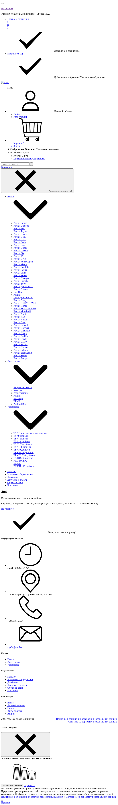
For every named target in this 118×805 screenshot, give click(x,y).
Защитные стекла (23, 387)
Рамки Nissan (20, 319)
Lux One (18, 292)
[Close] (25, 744)
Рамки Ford (19, 245)
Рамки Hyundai (21, 347)
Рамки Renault (21, 325)
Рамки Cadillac (21, 336)
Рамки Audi (20, 314)
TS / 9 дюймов (21, 436)
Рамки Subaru (21, 350)
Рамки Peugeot (21, 358)
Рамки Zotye (20, 283)
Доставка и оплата (17, 479)
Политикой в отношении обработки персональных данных (32, 796)
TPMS (17, 401)
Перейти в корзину (24, 158)
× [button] (2, 799)
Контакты (12, 485)
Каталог (11, 471)
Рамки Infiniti (20, 223)
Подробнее (7, 8)
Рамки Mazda (20, 264)
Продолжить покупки (12, 785)
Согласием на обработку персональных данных (91, 796)
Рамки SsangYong (23, 352)
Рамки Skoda (20, 355)
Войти (17, 114)
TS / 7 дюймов (21, 438)
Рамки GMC (20, 236)
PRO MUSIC (20, 460)
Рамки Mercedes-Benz (25, 308)
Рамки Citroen (21, 289)
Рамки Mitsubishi (22, 311)
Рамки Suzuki (21, 344)
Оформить (39, 158)
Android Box (20, 404)
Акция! (17, 294)
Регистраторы (21, 393)
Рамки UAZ (20, 259)
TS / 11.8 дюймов (22, 447)
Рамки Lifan (20, 272)
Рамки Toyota (21, 231)
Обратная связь (15, 482)
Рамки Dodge (20, 248)
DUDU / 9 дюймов (23, 458)
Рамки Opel (20, 322)
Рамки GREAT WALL (25, 303)
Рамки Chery (20, 333)
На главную (7, 508)
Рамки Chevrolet (22, 330)
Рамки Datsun (21, 250)
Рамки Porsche (21, 281)
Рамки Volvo (20, 275)
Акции (11, 713)
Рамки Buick (20, 339)
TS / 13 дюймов (22, 441)
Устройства (13, 406)
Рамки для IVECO (23, 286)
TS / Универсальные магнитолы (30, 433)
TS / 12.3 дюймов (23, 444)
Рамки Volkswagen (23, 261)
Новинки (12, 708)
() (18, 23)
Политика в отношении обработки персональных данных (86, 719)
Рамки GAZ (20, 239)
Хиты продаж (14, 711)
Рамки (10, 196)
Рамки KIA (19, 317)
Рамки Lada (20, 242)
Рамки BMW (20, 341)
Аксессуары (13, 361)
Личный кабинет (16, 705)
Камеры (18, 390)
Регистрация (20, 117)
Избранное (15, 53)
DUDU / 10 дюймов (24, 466)
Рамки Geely (20, 300)
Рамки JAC (19, 256)
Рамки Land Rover (23, 267)
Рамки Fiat (19, 253)
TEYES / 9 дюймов (23, 452)
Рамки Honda (20, 305)
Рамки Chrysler (21, 328)
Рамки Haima (20, 234)
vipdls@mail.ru (14, 647)
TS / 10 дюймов (22, 449)
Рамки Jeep (19, 228)
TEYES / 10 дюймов (24, 455)
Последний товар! (23, 297)
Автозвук (18, 398)
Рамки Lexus (20, 270)
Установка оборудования (20, 474)
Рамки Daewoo (21, 225)
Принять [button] (5, 802)
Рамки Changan (22, 278)
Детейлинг (13, 477)
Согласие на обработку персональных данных (92, 721)
